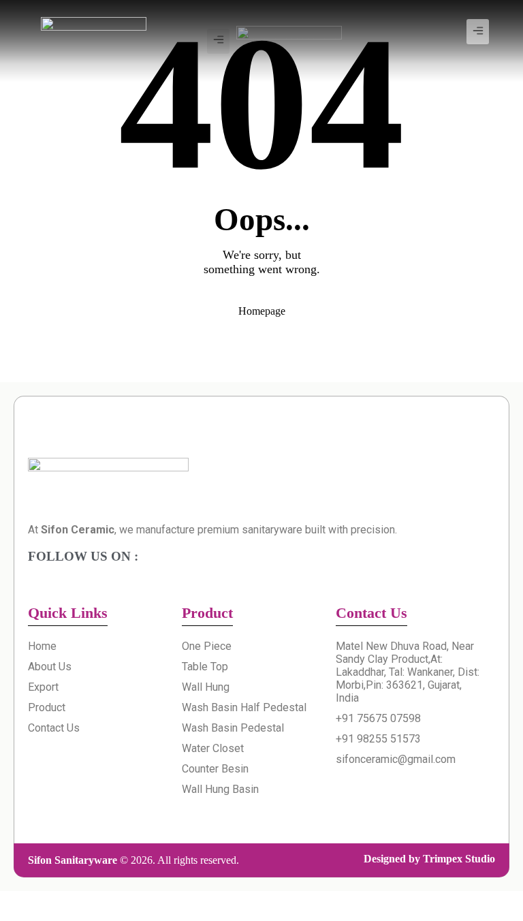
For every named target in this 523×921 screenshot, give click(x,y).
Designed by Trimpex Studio (429, 859)
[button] (477, 31)
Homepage (261, 311)
